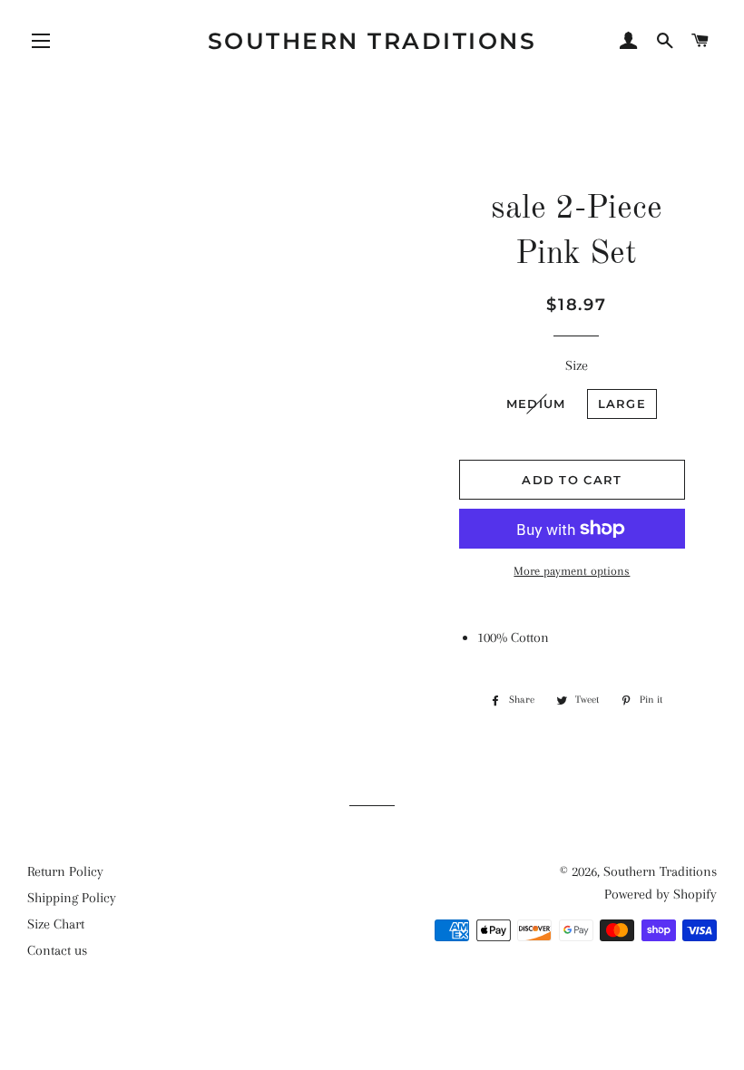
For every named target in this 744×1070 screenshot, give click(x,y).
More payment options (572, 571)
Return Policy (65, 871)
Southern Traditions (372, 40)
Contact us (57, 950)
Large (622, 403)
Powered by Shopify (660, 894)
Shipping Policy (71, 898)
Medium (536, 403)
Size (576, 365)
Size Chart (55, 924)
